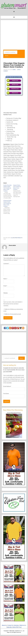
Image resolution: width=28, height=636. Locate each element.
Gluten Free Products (16, 237)
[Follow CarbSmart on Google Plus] (18, 328)
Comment (6, 263)
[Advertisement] (14, 34)
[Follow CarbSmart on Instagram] (20, 328)
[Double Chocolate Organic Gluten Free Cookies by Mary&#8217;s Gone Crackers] (8, 191)
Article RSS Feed (16, 627)
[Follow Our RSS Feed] (23, 328)
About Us (4, 625)
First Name (6, 393)
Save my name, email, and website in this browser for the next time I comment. (12, 303)
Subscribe (9, 627)
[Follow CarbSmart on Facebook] (5, 328)
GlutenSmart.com (14, 6)
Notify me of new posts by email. (13, 314)
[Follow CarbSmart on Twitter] (7, 328)
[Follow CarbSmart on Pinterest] (13, 328)
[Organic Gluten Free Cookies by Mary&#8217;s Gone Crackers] (18, 190)
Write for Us (23, 625)
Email (5, 285)
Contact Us (10, 625)
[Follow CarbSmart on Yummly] (10, 328)
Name (5, 278)
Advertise (16, 625)
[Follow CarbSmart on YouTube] (15, 328)
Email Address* (7, 386)
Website (5, 293)
